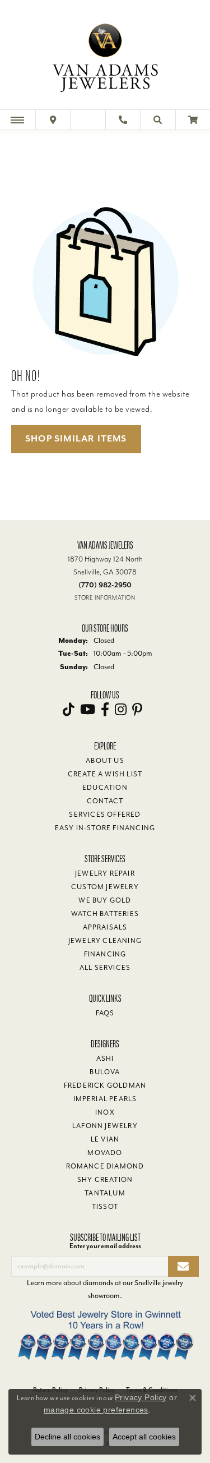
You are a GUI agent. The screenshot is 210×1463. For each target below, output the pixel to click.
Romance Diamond (105, 1166)
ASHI (105, 1058)
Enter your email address (105, 1245)
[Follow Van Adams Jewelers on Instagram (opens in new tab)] (121, 709)
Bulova (105, 1072)
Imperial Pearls (105, 1098)
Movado (104, 1152)
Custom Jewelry (105, 886)
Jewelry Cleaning (105, 940)
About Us (105, 760)
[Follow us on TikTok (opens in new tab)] (68, 709)
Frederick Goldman (105, 1085)
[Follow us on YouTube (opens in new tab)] (87, 709)
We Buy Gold (104, 900)
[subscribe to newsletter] (183, 1266)
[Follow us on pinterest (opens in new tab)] (137, 709)
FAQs (105, 1013)
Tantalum (105, 1193)
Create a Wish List (105, 774)
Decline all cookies (67, 1436)
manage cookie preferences (96, 1409)
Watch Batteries (105, 913)
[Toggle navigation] (17, 120)
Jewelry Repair (105, 873)
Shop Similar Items (76, 438)
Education (105, 787)
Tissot (105, 1206)
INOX (105, 1112)
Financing (105, 954)
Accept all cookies (144, 1436)
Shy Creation (105, 1179)
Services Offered (105, 814)
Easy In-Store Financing (105, 827)
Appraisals (105, 927)
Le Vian (105, 1139)
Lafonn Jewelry (105, 1125)
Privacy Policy (141, 1397)
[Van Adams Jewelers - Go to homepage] (105, 56)
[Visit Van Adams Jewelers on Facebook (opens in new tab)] (105, 709)
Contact (105, 801)
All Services (105, 967)
